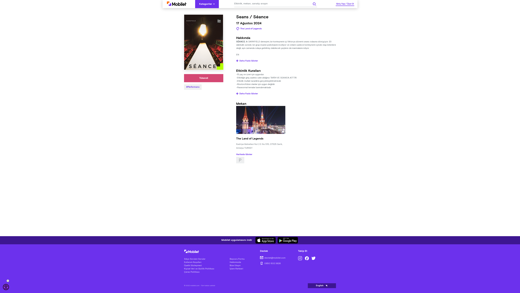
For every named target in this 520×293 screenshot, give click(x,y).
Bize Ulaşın (235, 265)
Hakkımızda (235, 262)
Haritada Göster (244, 154)
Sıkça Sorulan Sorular (194, 259)
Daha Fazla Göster (248, 61)
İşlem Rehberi (236, 268)
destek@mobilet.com (274, 258)
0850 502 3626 (272, 263)
